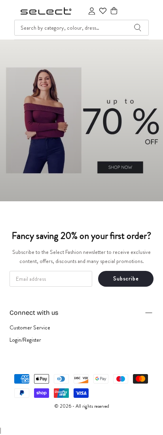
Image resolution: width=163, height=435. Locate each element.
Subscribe (126, 278)
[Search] (138, 27)
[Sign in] (91, 11)
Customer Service (29, 327)
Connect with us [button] (33, 312)
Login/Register (25, 340)
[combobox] (81, 28)
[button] (114, 11)
